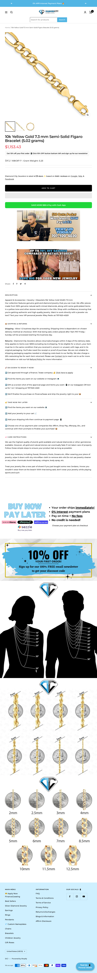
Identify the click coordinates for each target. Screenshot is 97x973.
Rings (7, 915)
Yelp (80, 176)
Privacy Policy (42, 907)
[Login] (85, 12)
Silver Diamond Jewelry (16, 906)
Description (11, 295)
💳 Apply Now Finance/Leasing (12, 895)
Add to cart (48, 188)
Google (74, 176)
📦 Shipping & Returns (16, 324)
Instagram (78, 385)
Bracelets (9, 933)
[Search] (11, 12)
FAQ (38, 893)
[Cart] (90, 12)
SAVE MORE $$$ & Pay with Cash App (48, 205)
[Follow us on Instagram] (76, 896)
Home (7, 27)
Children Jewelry (13, 938)
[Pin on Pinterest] (16, 284)
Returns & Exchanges (45, 912)
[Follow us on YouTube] (83, 896)
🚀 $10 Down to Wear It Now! (19, 368)
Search (62, 20)
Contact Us (60, 356)
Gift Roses (9, 942)
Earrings (9, 910)
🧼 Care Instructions (16, 437)
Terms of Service (43, 903)
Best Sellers (10, 901)
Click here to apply (64, 373)
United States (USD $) (15, 951)
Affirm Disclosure (43, 921)
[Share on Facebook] (13, 284)
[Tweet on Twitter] (21, 284)
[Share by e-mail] (25, 284)
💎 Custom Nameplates (15, 924)
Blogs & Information (45, 916)
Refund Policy (36, 359)
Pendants (9, 919)
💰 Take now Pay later (16, 402)
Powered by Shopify (19, 959)
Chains (8, 929)
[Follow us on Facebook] (69, 896)
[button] (48, 195)
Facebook (9, 179)
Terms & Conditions (45, 898)
